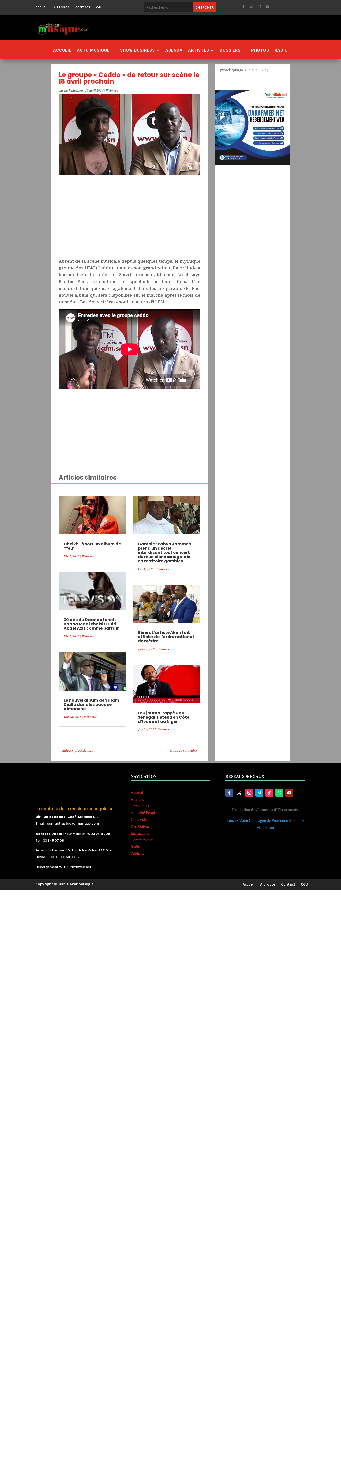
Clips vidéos (140, 819)
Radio (281, 51)
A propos (62, 7)
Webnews (112, 90)
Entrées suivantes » (185, 750)
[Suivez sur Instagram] (259, 7)
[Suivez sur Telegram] (259, 793)
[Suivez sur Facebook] (243, 7)
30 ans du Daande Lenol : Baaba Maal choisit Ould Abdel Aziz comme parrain (92, 624)
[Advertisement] (198, 27)
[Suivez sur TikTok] (269, 793)
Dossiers (230, 51)
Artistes (198, 51)
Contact (83, 7)
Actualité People (144, 812)
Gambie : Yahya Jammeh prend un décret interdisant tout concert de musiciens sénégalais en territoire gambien (164, 552)
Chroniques (140, 805)
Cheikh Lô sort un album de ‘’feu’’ (92, 546)
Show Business (137, 51)
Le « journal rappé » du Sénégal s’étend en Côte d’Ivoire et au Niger (163, 717)
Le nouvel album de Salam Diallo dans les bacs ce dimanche (91, 704)
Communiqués (142, 839)
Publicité (137, 853)
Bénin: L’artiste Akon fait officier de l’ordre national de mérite (166, 637)
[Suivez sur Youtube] (267, 7)
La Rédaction (73, 90)
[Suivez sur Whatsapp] (279, 793)
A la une (137, 799)
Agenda (174, 51)
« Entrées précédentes (76, 750)
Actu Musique (93, 51)
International (140, 833)
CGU (99, 7)
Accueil (42, 7)
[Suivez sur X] (251, 7)
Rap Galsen (140, 826)
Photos (260, 51)
